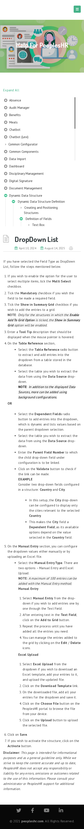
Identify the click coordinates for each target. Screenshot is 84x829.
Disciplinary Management (26, 173)
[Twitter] (19, 811)
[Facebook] (32, 811)
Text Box (38, 225)
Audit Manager (19, 108)
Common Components (23, 152)
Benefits (14, 115)
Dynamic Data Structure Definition (40, 201)
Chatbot (14, 130)
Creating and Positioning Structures (41, 210)
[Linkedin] (60, 811)
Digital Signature (20, 181)
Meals (13, 122)
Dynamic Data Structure (25, 195)
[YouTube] (46, 811)
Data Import (17, 159)
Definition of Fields (38, 219)
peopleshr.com (32, 821)
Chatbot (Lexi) (18, 137)
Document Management (25, 188)
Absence (14, 100)
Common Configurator (23, 144)
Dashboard (16, 166)
